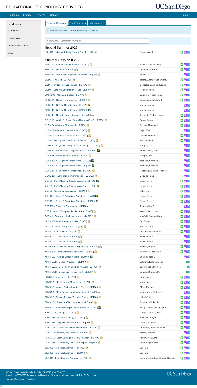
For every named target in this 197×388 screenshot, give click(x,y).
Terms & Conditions (15, 379)
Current (56, 23)
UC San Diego (173, 7)
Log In (185, 15)
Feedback (31, 379)
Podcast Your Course (18, 45)
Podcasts (13, 15)
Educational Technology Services (44, 6)
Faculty (27, 15)
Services (40, 15)
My (97, 23)
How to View (14, 38)
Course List (14, 30)
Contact (54, 15)
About (11, 53)
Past (78, 23)
